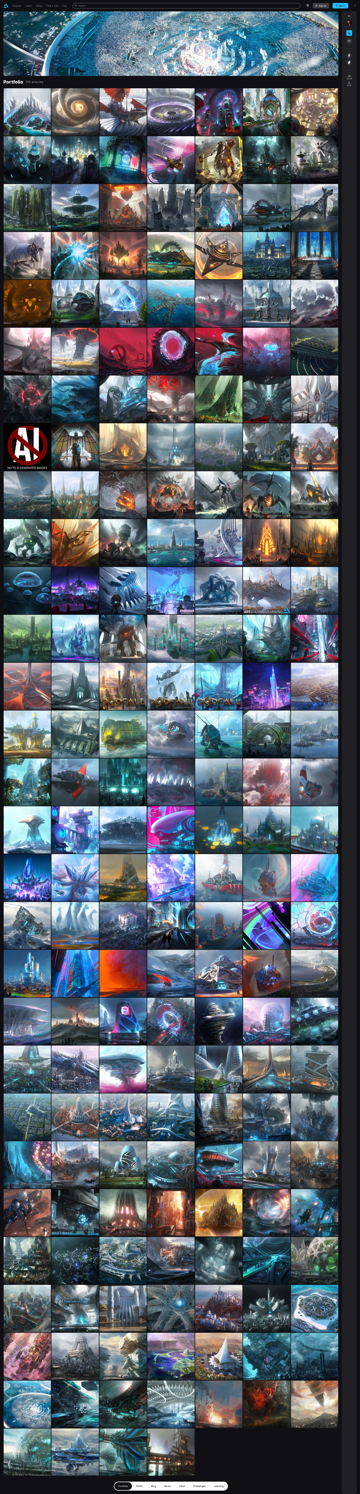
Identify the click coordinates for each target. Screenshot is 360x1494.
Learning (219, 1486)
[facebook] (349, 56)
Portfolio (123, 1486)
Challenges (199, 1486)
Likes (182, 1486)
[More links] (355, 6)
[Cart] (308, 6)
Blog (153, 1486)
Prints (139, 1486)
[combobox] (187, 6)
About (167, 1486)
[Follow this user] (349, 33)
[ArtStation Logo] (5, 6)
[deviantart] (349, 62)
